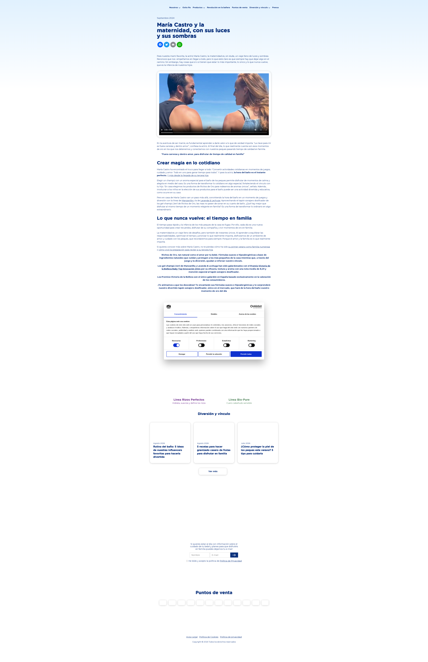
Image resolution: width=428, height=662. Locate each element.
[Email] (173, 45)
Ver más (212, 471)
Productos (198, 7)
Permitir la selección (214, 354)
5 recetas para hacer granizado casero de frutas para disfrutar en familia (213, 450)
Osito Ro (186, 7)
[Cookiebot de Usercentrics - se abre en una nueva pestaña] (252, 306)
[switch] (201, 345)
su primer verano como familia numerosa (249, 247)
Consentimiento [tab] (180, 314)
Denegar (182, 354)
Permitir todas (246, 354)
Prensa (275, 7)
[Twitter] (166, 45)
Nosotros (173, 7)
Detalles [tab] (214, 314)
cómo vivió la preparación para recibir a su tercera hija (186, 250)
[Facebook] (160, 45)
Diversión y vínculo (258, 7)
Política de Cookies (208, 637)
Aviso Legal (192, 637)
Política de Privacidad (231, 561)
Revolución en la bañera (218, 7)
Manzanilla (187, 200)
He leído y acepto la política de (215, 561)
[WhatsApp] (179, 45)
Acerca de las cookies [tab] (247, 314)
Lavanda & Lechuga (210, 200)
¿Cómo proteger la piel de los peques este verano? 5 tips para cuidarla (257, 450)
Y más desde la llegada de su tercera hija (187, 175)
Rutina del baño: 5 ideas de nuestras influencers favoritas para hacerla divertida (168, 452)
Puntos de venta (239, 7)
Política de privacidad (231, 637)
